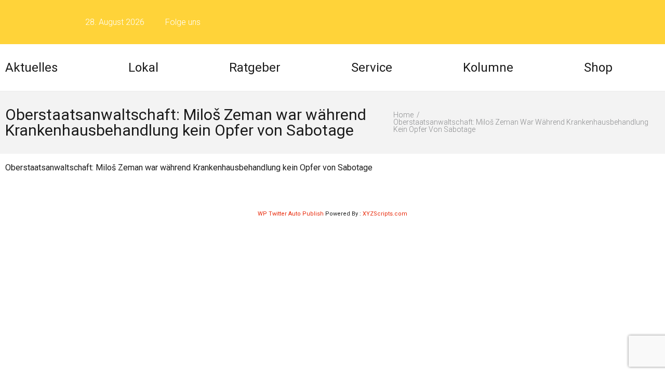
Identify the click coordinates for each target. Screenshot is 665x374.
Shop (598, 67)
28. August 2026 (114, 22)
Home (403, 115)
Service (371, 67)
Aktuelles (31, 67)
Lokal (143, 67)
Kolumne (488, 67)
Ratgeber (255, 67)
